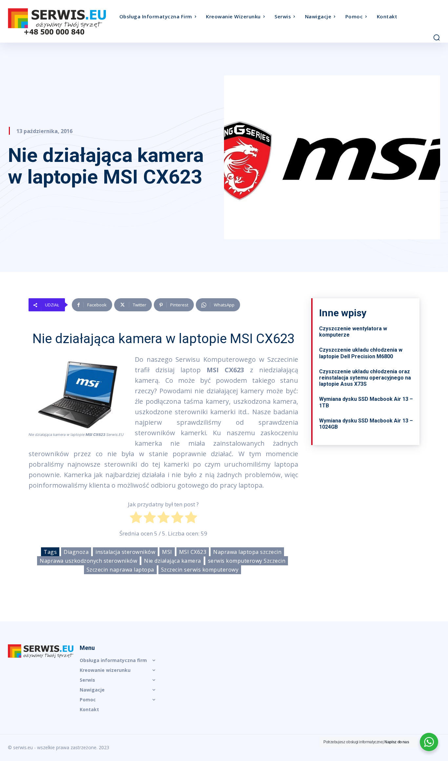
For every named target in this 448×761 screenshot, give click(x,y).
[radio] (136, 518)
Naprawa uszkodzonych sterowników (88, 560)
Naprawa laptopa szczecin (247, 552)
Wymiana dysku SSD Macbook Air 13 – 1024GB (366, 424)
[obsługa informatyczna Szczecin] (62, 21)
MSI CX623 (193, 552)
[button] (436, 37)
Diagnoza (76, 552)
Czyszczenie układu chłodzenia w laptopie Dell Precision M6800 (360, 353)
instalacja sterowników (125, 552)
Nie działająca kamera (172, 560)
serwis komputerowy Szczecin (247, 560)
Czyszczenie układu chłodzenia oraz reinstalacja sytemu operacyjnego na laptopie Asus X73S (365, 377)
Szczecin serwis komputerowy (200, 569)
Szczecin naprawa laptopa (120, 569)
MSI (167, 552)
